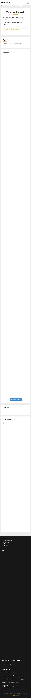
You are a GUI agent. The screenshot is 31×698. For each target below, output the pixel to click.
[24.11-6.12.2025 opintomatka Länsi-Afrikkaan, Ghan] (9, 262)
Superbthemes (15, 695)
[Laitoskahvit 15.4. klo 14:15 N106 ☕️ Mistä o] (22, 306)
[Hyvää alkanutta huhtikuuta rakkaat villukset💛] (22, 266)
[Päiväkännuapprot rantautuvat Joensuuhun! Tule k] (9, 181)
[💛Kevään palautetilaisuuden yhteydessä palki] (9, 72)
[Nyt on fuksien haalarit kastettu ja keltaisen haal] (22, 116)
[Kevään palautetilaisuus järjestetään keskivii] (22, 74)
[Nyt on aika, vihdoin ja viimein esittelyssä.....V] (22, 366)
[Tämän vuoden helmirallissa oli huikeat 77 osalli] (9, 306)
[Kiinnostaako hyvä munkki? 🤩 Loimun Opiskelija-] (22, 196)
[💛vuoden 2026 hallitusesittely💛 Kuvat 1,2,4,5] (9, 339)
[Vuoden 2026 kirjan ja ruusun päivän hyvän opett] (9, 107)
